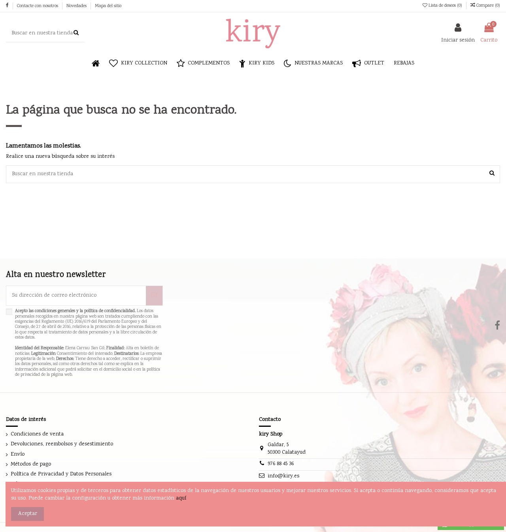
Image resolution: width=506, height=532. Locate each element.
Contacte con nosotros (38, 6)
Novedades (77, 6)
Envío (18, 454)
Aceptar (27, 514)
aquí (181, 498)
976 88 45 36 (281, 464)
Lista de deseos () (445, 5)
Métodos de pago (31, 464)
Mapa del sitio (108, 6)
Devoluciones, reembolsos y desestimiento (62, 444)
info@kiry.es (283, 476)
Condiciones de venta (37, 434)
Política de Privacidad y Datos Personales (61, 474)
